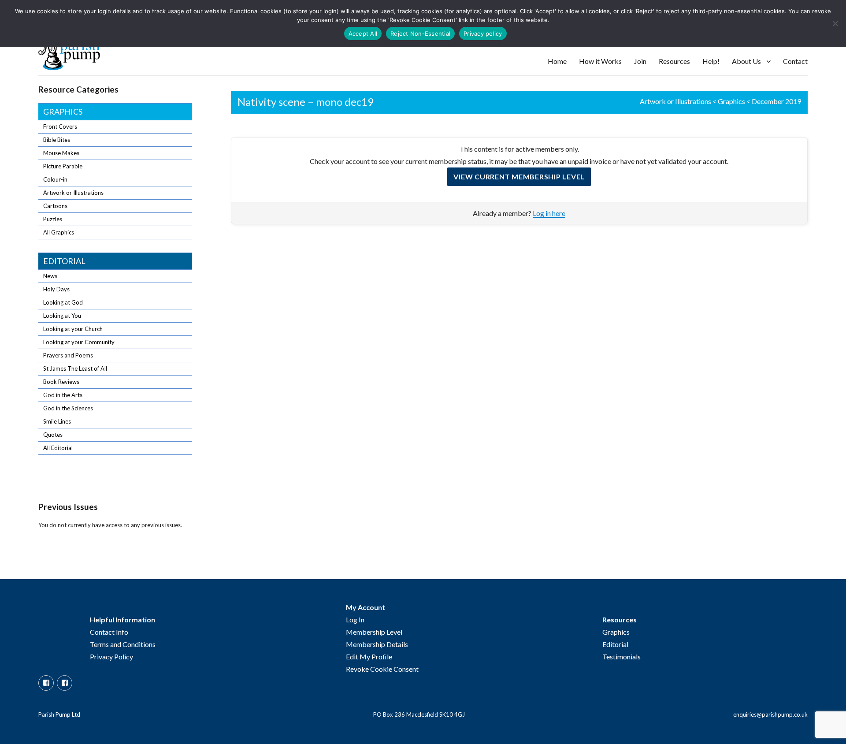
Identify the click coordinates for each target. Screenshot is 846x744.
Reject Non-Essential (420, 33)
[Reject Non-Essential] (835, 23)
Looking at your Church (73, 328)
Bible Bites (56, 139)
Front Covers (60, 126)
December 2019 (776, 101)
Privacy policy (483, 33)
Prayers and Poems (68, 355)
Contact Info (109, 632)
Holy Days (56, 289)
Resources (674, 61)
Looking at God (63, 302)
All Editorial (58, 447)
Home (557, 61)
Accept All (363, 33)
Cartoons (55, 205)
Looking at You (62, 315)
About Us (746, 61)
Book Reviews (61, 381)
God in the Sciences (68, 408)
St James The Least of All (75, 368)
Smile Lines (57, 421)
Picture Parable (62, 166)
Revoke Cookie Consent (382, 669)
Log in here (549, 213)
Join (640, 61)
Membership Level (374, 632)
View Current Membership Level (519, 176)
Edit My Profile (369, 656)
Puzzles (52, 219)
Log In (355, 619)
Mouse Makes (61, 152)
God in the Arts (62, 394)
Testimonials (621, 656)
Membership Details (377, 644)
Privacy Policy (111, 656)
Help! (711, 61)
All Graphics (58, 232)
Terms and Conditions (123, 644)
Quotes (53, 434)
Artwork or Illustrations (675, 101)
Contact (795, 61)
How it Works (600, 61)
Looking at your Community (79, 342)
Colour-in (55, 179)
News (50, 275)
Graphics (731, 101)
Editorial (64, 261)
